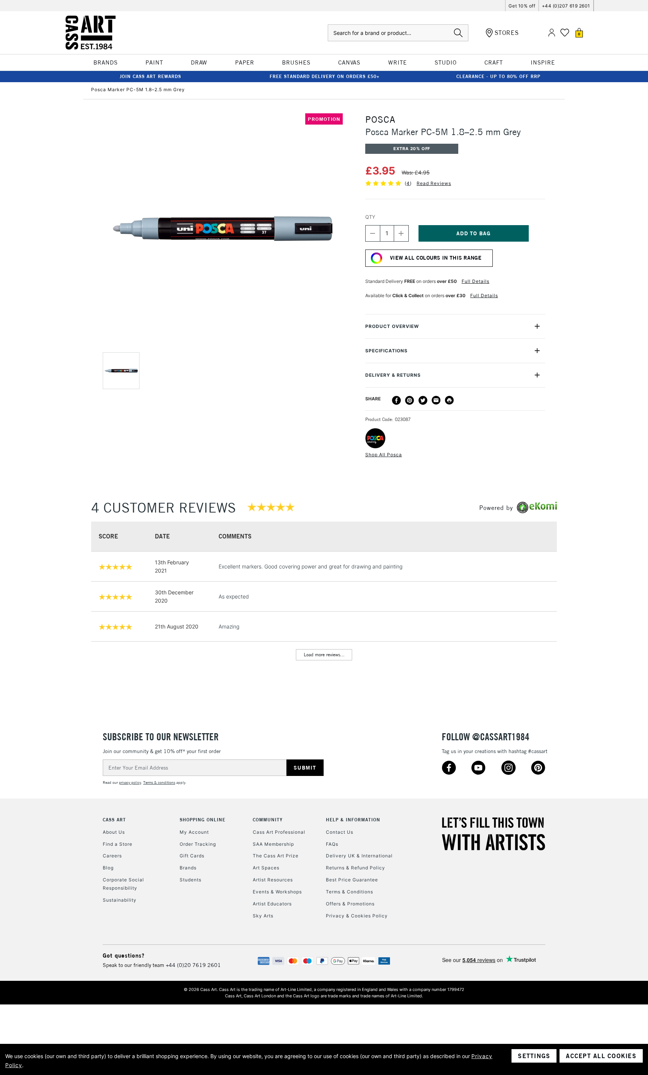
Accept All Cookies (601, 1056)
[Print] (449, 400)
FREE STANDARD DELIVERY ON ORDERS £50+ (325, 76)
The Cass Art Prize (275, 855)
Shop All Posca (383, 454)
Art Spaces (266, 868)
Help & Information (353, 819)
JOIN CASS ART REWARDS (150, 76)
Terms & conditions (159, 782)
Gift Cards (192, 855)
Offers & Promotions (350, 904)
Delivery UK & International (359, 855)
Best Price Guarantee (352, 880)
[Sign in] (551, 32)
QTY (370, 217)
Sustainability (119, 900)
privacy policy (130, 782)
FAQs (332, 844)
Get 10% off (521, 6)
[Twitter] (423, 400)
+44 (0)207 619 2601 (566, 6)
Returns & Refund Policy (355, 868)
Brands (188, 868)
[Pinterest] (409, 400)
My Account (194, 832)
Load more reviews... (324, 654)
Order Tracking (198, 844)
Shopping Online (202, 819)
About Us (114, 832)
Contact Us (339, 832)
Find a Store (117, 844)
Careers (112, 855)
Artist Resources (273, 880)
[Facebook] (396, 400)
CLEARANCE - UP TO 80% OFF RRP (498, 76)
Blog (108, 868)
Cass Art (114, 819)
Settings (534, 1056)
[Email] (436, 400)
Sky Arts (263, 916)
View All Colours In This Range (436, 257)
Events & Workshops (277, 892)
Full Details (475, 281)
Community (268, 819)
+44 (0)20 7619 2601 (193, 965)
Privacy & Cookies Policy (357, 916)
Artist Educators (272, 904)
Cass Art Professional (279, 832)
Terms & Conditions (349, 892)
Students (190, 880)
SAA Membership (273, 844)
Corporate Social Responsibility (123, 884)
